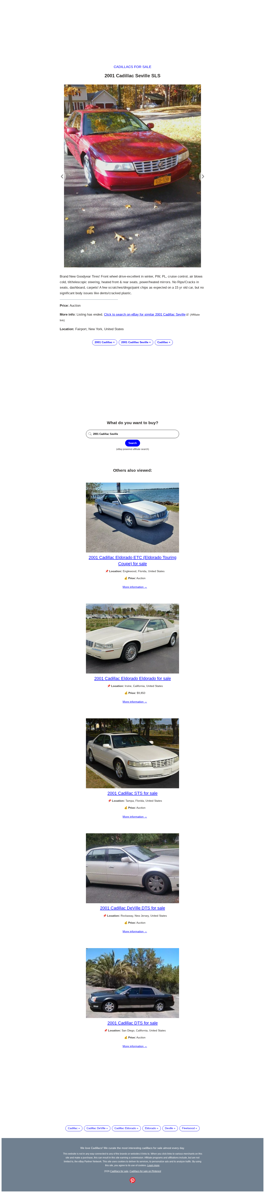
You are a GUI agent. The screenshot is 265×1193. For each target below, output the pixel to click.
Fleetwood (188, 1128)
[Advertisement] (132, 29)
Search (132, 443)
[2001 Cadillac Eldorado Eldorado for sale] (132, 672)
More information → (135, 586)
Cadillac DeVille (96, 1128)
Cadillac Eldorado (125, 1128)
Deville (169, 1128)
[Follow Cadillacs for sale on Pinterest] (132, 1182)
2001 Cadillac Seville (134, 342)
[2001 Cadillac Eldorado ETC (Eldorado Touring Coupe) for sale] (132, 551)
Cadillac (162, 342)
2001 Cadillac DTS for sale (132, 1023)
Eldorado (150, 1128)
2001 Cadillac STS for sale (132, 793)
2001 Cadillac (103, 342)
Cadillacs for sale (132, 67)
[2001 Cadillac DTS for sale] (132, 1017)
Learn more (153, 1165)
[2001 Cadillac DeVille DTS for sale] (132, 902)
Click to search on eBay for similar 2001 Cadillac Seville (144, 314)
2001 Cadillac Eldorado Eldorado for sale (132, 678)
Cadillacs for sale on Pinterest (145, 1171)
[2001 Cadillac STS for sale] (132, 787)
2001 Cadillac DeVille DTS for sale (132, 908)
